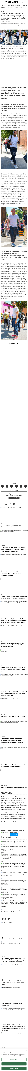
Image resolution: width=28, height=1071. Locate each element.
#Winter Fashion (5, 800)
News (24, 5)
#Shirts (2, 804)
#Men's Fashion (4, 796)
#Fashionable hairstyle (20, 814)
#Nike (19, 818)
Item (12, 5)
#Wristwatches (4, 809)
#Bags (21, 811)
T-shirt (2, 23)
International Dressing (14, 25)
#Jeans (6, 807)
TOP (2, 5)
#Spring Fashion (22, 798)
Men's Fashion (15, 23)
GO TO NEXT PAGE (17, 343)
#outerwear (21, 802)
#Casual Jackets (5, 821)
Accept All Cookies (14, 1068)
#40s (2, 820)
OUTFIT (4, 7)
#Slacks (23, 809)
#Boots (22, 816)
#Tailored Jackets (22, 805)
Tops (8, 7)
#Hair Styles (3, 802)
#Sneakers (11, 800)
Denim (9, 23)
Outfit (8, 5)
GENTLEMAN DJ (6, 19)
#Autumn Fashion (14, 798)
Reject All (14, 1064)
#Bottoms (6, 804)
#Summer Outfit (14, 802)
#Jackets (3, 813)
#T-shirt (8, 802)
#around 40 (11, 821)
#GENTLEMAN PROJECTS (13, 816)
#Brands (19, 809)
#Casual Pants (16, 813)
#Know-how (18, 807)
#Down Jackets (8, 813)
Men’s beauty (18, 5)
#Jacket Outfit (14, 818)
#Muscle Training (12, 809)
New (5, 5)
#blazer (23, 818)
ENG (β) (21, 2)
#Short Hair (11, 814)
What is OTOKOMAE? (14, 490)
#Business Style (4, 814)
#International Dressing (14, 796)
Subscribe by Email (14, 498)
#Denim (13, 805)
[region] (14, 1059)
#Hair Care (17, 821)
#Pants (2, 807)
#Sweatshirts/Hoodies (8, 820)
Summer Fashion (5, 25)
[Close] (26, 1050)
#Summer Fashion (5, 798)
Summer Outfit (22, 23)
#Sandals (3, 811)
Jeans (6, 23)
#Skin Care (3, 816)
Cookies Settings (14, 1059)
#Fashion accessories (6, 818)
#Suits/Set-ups (18, 804)
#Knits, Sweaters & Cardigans (13, 811)
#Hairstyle (11, 804)
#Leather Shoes (18, 800)
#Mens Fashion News (6, 805)
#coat (16, 805)
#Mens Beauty (11, 807)
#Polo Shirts (17, 820)
